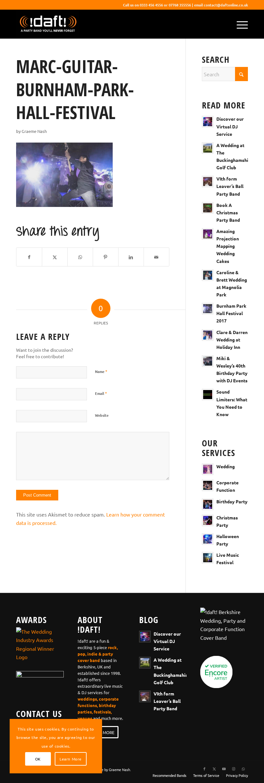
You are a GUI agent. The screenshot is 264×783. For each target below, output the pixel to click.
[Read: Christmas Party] (207, 520)
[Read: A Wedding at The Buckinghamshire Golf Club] (207, 148)
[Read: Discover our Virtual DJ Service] (207, 121)
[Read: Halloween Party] (207, 539)
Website (101, 415)
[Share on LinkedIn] (131, 257)
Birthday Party (232, 501)
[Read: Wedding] (207, 469)
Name (101, 371)
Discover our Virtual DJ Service (230, 126)
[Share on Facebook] (29, 257)
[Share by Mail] (156, 257)
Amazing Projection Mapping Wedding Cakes (227, 246)
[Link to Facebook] (204, 768)
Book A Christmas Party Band (228, 212)
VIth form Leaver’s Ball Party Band (229, 186)
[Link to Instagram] (233, 768)
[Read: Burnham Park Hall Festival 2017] (207, 308)
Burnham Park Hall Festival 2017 (231, 313)
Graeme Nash (34, 131)
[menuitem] (239, 24)
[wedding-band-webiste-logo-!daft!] (47, 24)
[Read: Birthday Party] (207, 504)
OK (38, 758)
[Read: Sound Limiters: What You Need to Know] (207, 394)
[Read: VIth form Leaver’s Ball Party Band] (207, 181)
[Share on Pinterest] (105, 257)
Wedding (225, 466)
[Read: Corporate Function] (207, 485)
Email (101, 393)
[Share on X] (54, 257)
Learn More (71, 758)
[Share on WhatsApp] (80, 257)
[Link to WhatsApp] (243, 768)
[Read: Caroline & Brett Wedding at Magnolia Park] (207, 275)
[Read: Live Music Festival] (207, 558)
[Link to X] (214, 768)
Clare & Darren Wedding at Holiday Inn (232, 339)
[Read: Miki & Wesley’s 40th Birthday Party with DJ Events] (207, 361)
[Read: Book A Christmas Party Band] (207, 208)
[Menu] (239, 24)
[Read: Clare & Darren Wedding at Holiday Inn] (207, 335)
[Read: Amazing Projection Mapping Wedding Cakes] (207, 234)
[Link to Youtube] (224, 768)
